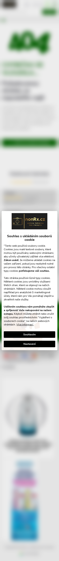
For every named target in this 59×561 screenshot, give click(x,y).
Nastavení (29, 344)
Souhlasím (29, 334)
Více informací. (25, 324)
